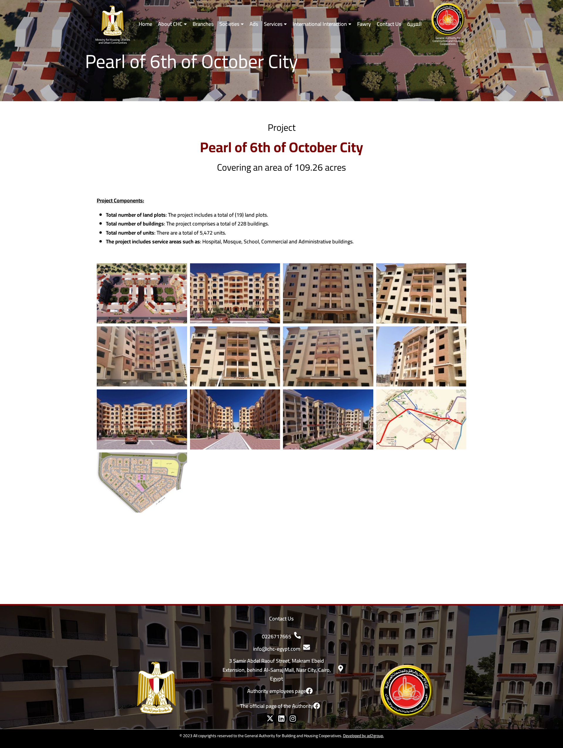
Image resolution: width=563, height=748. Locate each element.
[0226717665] (297, 635)
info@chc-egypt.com (276, 649)
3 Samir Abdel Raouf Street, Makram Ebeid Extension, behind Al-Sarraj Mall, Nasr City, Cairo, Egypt (277, 669)
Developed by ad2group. (363, 735)
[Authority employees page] (309, 691)
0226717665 (276, 636)
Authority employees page (276, 691)
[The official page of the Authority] (316, 706)
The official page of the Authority (276, 706)
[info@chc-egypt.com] (306, 647)
